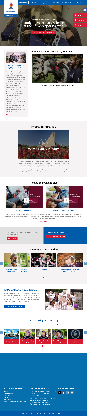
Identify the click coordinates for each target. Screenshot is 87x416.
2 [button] (46, 277)
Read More (43, 221)
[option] (23, 199)
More (8, 114)
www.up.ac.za (9, 399)
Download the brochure (56, 236)
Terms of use (62, 413)
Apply (80, 15)
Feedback (81, 20)
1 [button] (43, 277)
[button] (85, 10)
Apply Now (12, 238)
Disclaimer (55, 413)
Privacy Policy (49, 413)
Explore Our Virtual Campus (43, 32)
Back (79, 25)
